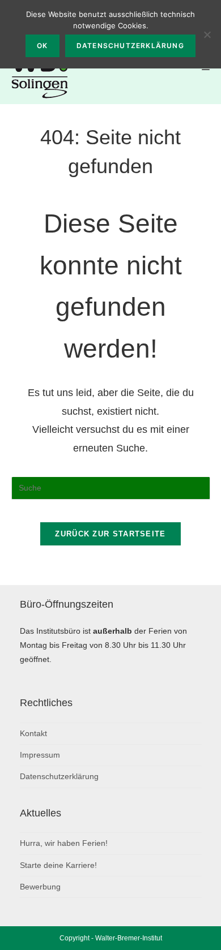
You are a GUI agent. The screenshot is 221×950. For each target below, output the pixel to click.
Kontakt (33, 733)
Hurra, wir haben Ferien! (64, 843)
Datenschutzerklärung (59, 776)
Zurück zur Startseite (110, 534)
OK (42, 45)
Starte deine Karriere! (58, 865)
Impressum (40, 754)
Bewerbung (40, 886)
